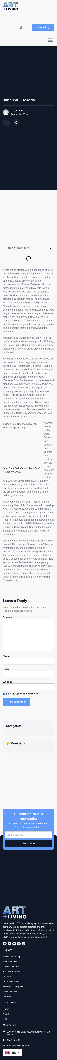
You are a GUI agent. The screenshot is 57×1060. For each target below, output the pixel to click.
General (7, 976)
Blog (5, 1019)
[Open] (25, 27)
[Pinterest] (23, 943)
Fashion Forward (11, 971)
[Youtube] (14, 943)
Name (6, 656)
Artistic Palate (10, 961)
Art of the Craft (10, 991)
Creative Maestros (12, 966)
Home (6, 1009)
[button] (50, 40)
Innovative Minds (11, 981)
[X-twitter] (9, 943)
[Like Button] (6, 122)
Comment (9, 617)
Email (6, 669)
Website (7, 682)
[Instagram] (19, 943)
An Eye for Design (12, 956)
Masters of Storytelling (14, 986)
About (6, 1014)
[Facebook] (5, 943)
